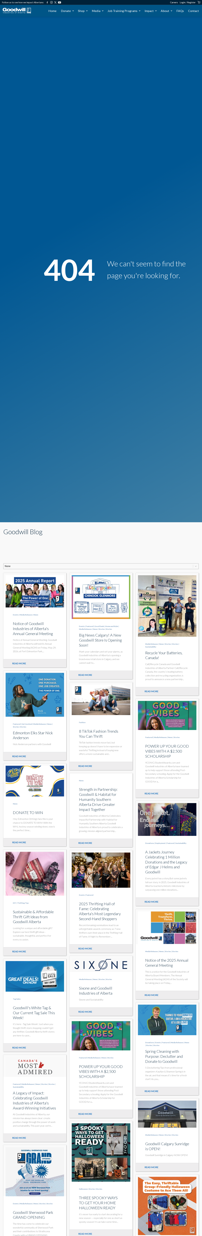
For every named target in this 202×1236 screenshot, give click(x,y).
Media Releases (26, 615)
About (165, 11)
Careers (174, 2)
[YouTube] (59, 2)
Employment (160, 843)
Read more (19, 663)
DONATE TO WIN (28, 812)
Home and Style (111, 626)
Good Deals (99, 626)
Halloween (83, 1189)
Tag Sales (17, 999)
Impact (149, 11)
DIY (14, 903)
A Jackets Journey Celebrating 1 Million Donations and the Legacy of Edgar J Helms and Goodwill (166, 862)
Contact (193, 11)
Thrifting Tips (23, 903)
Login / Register (188, 2)
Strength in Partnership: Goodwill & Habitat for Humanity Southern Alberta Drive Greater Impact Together (98, 799)
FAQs (180, 11)
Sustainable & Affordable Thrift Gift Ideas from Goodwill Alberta (33, 916)
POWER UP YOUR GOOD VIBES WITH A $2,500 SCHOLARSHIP (167, 751)
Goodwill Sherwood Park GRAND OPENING (33, 1215)
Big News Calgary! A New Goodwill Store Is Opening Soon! (100, 640)
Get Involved (27, 724)
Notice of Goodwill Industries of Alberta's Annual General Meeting (33, 628)
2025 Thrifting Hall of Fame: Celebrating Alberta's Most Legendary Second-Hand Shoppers (100, 911)
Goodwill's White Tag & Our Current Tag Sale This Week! (34, 1012)
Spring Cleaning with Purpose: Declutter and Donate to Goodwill (164, 1056)
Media (96, 11)
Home (52, 11)
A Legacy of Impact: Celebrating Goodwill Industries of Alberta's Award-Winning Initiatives (34, 1100)
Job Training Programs (122, 11)
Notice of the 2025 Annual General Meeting (166, 963)
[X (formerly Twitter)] (55, 2)
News (36, 615)
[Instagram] (51, 2)
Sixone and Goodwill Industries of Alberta (95, 990)
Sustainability (150, 647)
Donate (66, 11)
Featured (89, 626)
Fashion (82, 722)
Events (15, 615)
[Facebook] (47, 2)
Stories (102, 629)
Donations (149, 843)
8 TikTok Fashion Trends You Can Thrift (98, 734)
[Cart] (199, 2)
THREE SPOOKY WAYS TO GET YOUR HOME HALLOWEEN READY (98, 1202)
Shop (81, 11)
